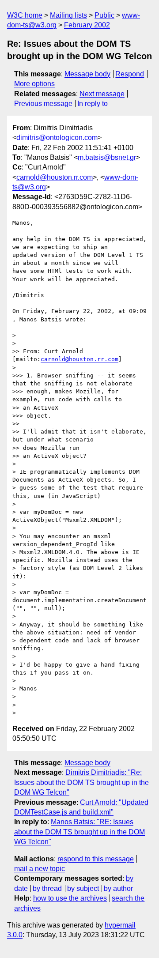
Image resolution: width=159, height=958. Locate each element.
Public (104, 15)
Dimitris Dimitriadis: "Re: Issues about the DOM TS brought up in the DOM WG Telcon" (81, 782)
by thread (47, 888)
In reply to (92, 103)
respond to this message (95, 859)
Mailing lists (68, 15)
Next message (102, 94)
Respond (129, 74)
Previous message (43, 103)
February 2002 (87, 25)
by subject (83, 888)
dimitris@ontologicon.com (57, 137)
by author (118, 888)
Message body (87, 74)
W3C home (24, 15)
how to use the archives (70, 898)
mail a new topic (39, 868)
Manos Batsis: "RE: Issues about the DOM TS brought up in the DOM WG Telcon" (79, 831)
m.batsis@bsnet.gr (107, 157)
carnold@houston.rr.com (54, 177)
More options (34, 83)
